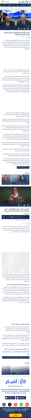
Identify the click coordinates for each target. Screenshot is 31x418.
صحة (14, 5)
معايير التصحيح (7, 395)
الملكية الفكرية (15, 395)
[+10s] (27, 217)
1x (6, 217)
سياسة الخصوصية (9, 410)
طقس (4, 5)
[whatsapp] (21, 383)
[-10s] (24, 217)
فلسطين (9, 5)
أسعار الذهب (23, 5)
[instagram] (15, 383)
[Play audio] (3, 217)
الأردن (17, 5)
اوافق (15, 415)
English (5, 1)
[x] (10, 383)
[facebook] (4, 383)
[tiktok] (16, 390)
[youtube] (27, 383)
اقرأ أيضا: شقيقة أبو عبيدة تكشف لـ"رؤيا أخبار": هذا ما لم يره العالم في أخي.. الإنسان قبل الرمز (15, 330)
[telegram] (10, 390)
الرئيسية (29, 5)
